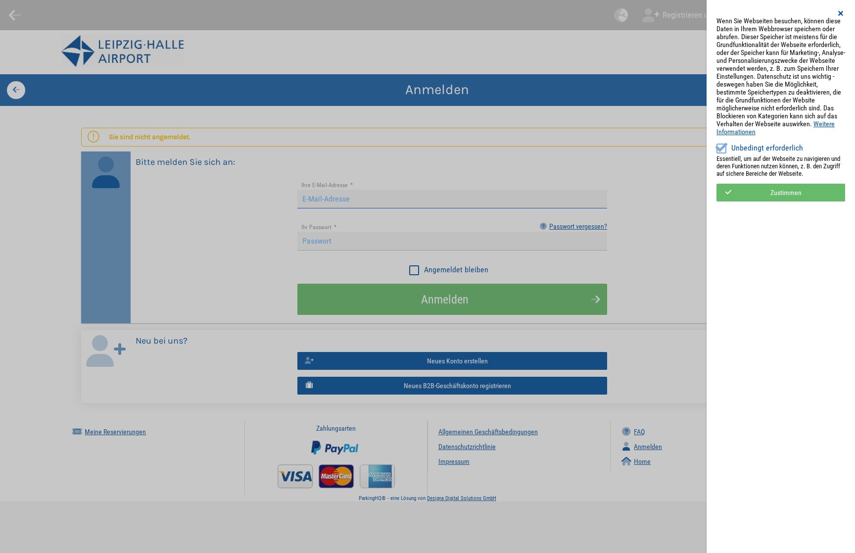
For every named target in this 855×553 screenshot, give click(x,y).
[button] (841, 13)
